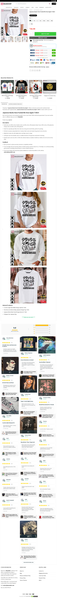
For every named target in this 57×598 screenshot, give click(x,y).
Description (4, 104)
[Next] (26, 22)
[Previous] (3, 22)
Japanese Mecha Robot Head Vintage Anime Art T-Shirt (15, 312)
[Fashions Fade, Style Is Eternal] (6, 4)
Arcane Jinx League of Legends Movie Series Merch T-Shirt (12, 495)
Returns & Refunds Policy (25, 575)
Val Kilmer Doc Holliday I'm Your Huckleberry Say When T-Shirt (30, 473)
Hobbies (27, 7)
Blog (21, 573)
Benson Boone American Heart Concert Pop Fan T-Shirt (11, 433)
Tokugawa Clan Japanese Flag (49, 95)
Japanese (10, 119)
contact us (25, 150)
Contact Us (41, 571)
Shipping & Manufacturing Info (15, 104)
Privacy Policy (23, 578)
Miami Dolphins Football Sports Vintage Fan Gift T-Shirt (11, 453)
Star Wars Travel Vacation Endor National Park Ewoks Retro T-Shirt (48, 476)
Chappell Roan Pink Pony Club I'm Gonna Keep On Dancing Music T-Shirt (47, 416)
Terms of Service (23, 580)
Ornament (41, 7)
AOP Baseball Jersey (38, 10)
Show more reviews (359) (29, 562)
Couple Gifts (48, 7)
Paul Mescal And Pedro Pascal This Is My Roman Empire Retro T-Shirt (47, 495)
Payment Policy (42, 578)
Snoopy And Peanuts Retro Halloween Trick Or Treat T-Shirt (48, 455)
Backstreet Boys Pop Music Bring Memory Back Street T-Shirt (30, 557)
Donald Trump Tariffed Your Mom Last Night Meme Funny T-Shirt (12, 515)
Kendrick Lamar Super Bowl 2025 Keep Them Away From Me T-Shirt (30, 494)
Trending (16, 7)
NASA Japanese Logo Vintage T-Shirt (7, 96)
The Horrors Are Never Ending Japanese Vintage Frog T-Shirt (16, 309)
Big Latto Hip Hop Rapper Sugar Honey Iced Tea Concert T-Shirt (29, 412)
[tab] (4, 104)
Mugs (37, 7)
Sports (22, 7)
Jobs (32, 7)
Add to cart (45, 34)
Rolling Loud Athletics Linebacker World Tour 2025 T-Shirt (30, 517)
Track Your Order (42, 575)
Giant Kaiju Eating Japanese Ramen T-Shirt (21, 96)
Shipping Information (43, 573)
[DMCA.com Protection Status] (34, 596)
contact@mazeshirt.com (9, 152)
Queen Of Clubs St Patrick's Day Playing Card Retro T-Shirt (11, 474)
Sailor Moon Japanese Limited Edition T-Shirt (35, 96)
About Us (22, 571)
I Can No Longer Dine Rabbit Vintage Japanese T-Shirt (15, 307)
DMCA (40, 580)
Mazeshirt (20, 117)
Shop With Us (9, 7)
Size (30, 17)
